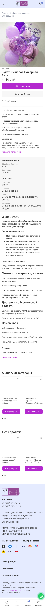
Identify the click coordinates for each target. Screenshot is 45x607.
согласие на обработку (16, 590)
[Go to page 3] (5, 418)
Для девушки (8, 16)
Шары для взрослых (21, 13)
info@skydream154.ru (19, 518)
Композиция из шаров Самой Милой (9, 459)
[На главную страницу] (22, 4)
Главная (5, 13)
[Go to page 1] (2, 418)
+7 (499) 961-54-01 (11, 503)
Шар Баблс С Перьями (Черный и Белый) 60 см (33, 459)
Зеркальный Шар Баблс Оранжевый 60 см (10, 400)
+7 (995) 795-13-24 (11, 506)
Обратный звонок (10, 522)
